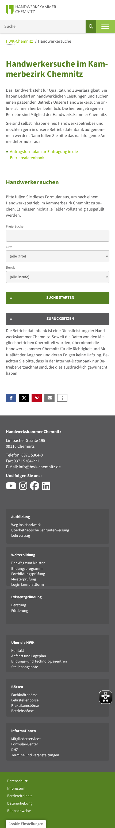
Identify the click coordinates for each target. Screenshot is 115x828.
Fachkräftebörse (24, 695)
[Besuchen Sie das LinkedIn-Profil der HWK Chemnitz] (47, 488)
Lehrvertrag (20, 535)
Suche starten (60, 297)
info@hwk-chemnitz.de (40, 467)
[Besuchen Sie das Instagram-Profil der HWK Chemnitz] (24, 488)
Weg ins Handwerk (26, 525)
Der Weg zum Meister (28, 563)
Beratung (18, 605)
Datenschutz (17, 781)
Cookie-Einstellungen (26, 824)
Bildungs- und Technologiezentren (39, 661)
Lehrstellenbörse (25, 700)
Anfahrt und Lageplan (28, 656)
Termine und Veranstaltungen (35, 755)
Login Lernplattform (27, 584)
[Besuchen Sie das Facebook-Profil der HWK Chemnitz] (36, 488)
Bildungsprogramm (27, 568)
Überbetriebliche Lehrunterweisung (40, 530)
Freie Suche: (15, 226)
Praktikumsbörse (25, 705)
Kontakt (17, 650)
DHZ (14, 750)
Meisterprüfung (23, 579)
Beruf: (10, 267)
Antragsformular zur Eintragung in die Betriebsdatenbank (44, 155)
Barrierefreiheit (19, 796)
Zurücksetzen (60, 318)
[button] (11, 398)
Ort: (9, 246)
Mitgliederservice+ (26, 739)
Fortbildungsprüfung (28, 574)
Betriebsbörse (22, 711)
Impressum (16, 788)
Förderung (19, 610)
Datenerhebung (19, 803)
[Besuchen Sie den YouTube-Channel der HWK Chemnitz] (12, 488)
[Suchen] (91, 26)
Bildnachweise (19, 811)
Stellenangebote (24, 667)
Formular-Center (24, 744)
